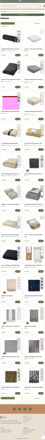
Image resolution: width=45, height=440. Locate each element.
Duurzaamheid (26, 420)
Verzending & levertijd (6, 431)
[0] (43, 6)
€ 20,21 (27, 241)
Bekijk (17, 55)
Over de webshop (27, 418)
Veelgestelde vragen (6, 430)
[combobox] (20, 6)
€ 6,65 (26, 55)
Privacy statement (27, 431)
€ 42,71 (4, 393)
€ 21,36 (27, 271)
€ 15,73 (4, 210)
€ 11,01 (3, 87)
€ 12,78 (4, 119)
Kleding (13, 11)
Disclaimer (25, 433)
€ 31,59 (27, 363)
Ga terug (3, 11)
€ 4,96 (3, 55)
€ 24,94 (4, 149)
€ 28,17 (27, 302)
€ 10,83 (27, 149)
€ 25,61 (4, 302)
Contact (25, 421)
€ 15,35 (27, 180)
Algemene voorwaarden (29, 430)
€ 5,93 (26, 87)
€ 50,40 (27, 393)
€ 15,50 (4, 180)
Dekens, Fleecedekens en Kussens (24, 11)
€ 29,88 (4, 363)
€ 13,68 (27, 119)
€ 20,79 (4, 271)
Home (8, 11)
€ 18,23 (4, 241)
